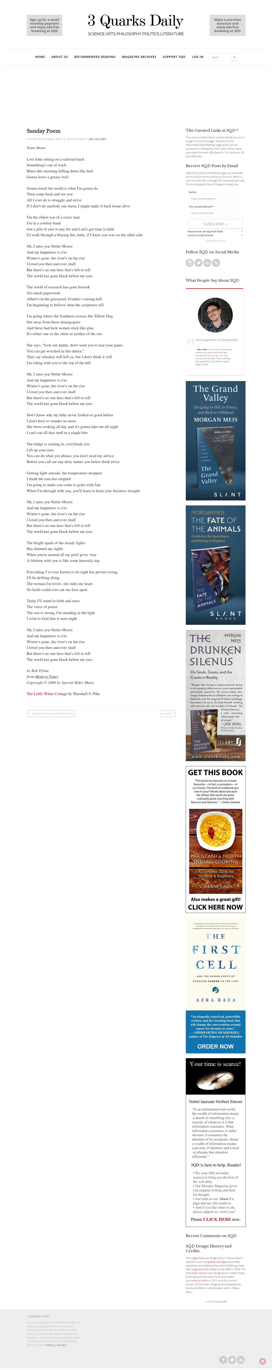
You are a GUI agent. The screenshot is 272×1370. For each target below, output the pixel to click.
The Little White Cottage (47, 693)
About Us (59, 57)
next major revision (197, 1273)
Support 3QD (174, 57)
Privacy (222, 240)
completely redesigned (216, 1262)
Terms (214, 240)
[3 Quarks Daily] (136, 35)
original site (197, 1258)
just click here (193, 156)
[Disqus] (101, 770)
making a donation (56, 1345)
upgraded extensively (204, 1269)
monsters (166, 713)
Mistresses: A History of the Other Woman (53, 713)
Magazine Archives (139, 57)
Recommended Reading (95, 57)
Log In (198, 57)
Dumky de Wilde (198, 1280)
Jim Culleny (97, 139)
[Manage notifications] (262, 1361)
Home (40, 57)
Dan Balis (225, 1269)
